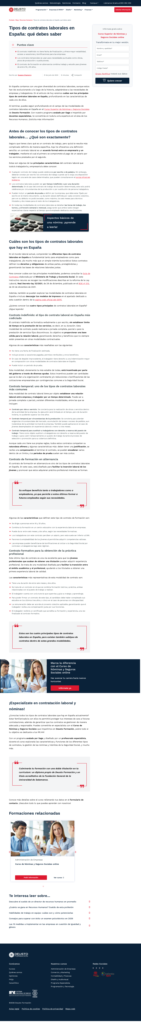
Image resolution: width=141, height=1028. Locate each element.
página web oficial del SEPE (48, 300)
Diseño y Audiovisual (59, 979)
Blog (17, 20)
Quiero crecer (114, 80)
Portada (11, 20)
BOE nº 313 (84, 283)
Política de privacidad (52, 1009)
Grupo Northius (102, 74)
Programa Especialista (60, 983)
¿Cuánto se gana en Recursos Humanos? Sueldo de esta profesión (41, 907)
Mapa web (70, 1009)
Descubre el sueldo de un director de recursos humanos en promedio (42, 901)
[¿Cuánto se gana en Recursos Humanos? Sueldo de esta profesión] (89, 907)
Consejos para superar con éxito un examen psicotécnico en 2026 (41, 918)
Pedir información (31, 878)
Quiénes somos (15, 972)
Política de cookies (31, 1009)
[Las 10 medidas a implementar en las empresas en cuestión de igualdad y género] (89, 925)
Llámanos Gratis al (117, 3)
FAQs (11, 979)
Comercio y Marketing (60, 972)
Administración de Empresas (63, 969)
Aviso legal (14, 1009)
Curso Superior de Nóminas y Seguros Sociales (66, 109)
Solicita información (123, 10)
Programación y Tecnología (62, 986)
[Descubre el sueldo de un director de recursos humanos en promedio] (89, 901)
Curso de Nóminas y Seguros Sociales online (37, 864)
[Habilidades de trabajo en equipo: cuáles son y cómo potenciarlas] (89, 912)
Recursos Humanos (26, 20)
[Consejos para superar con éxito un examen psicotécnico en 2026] (89, 918)
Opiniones (13, 976)
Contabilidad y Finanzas (61, 976)
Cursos (12, 969)
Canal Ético (14, 983)
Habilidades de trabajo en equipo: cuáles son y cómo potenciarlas (41, 913)
